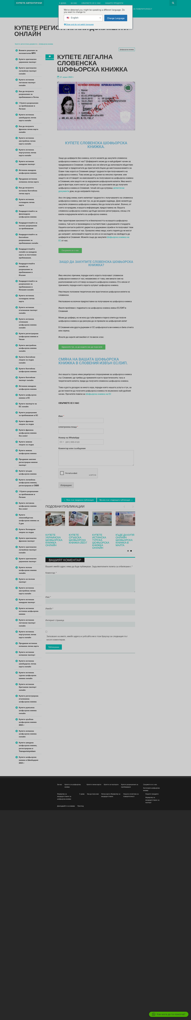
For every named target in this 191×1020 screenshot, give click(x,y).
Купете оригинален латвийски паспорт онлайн (28, 70)
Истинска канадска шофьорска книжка (100, 538)
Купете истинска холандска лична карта (26, 202)
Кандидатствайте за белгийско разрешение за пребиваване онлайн (28, 238)
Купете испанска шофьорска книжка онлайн (28, 734)
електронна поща (68, 427)
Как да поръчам (93, 794)
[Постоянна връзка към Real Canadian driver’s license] (102, 521)
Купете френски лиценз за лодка (26, 422)
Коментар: (51, 572)
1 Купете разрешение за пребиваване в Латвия (28, 106)
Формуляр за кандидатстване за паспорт (152, 799)
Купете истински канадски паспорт (27, 162)
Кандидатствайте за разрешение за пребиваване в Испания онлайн (28, 285)
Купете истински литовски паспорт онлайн (27, 82)
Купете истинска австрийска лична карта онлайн (27, 141)
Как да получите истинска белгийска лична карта (28, 190)
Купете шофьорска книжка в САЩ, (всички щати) (125, 540)
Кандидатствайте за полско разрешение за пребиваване (28, 225)
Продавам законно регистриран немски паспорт (28, 462)
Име (61, 416)
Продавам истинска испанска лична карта (29, 180)
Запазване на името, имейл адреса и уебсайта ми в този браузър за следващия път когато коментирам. (87, 638)
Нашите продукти (114, 3)
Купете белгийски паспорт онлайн (27, 378)
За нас (74, 3)
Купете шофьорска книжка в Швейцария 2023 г (28, 760)
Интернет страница (54, 620)
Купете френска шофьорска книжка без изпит (28, 433)
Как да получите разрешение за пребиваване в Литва (29, 94)
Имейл (49, 608)
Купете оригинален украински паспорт (27, 60)
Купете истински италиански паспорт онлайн (28, 310)
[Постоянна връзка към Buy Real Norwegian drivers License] (55, 521)
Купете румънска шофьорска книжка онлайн (28, 710)
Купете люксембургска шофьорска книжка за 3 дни (29, 519)
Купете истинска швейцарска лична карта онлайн (27, 117)
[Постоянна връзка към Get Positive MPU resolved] (78, 521)
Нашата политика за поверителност (133, 8)
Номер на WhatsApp (68, 437)
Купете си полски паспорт (27, 580)
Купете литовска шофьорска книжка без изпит (28, 506)
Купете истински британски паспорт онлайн (27, 687)
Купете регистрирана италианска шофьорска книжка (28, 698)
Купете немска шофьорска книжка (28, 451)
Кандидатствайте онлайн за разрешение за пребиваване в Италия (27, 269)
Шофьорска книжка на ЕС (98, 394)
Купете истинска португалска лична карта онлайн (27, 152)
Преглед (80, 806)
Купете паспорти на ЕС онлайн (28, 405)
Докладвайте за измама (66, 806)
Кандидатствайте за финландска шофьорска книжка (28, 214)
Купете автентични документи (26, 44)
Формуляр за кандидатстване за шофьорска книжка (64, 796)
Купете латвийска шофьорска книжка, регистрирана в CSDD (29, 482)
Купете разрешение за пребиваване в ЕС (28, 413)
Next (132, 507)
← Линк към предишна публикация (79, 500)
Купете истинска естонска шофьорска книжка (28, 611)
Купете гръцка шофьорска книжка (28, 472)
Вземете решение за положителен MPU (78, 538)
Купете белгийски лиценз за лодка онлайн (27, 359)
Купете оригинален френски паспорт (27, 539)
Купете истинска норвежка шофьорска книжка (53, 540)
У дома (62, 3)
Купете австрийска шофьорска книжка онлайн (28, 348)
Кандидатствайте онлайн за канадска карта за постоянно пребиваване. (28, 253)
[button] (168, 1014)
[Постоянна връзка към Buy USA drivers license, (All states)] (125, 521)
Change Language (115, 18)
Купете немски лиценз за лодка (26, 443)
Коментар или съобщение (72, 448)
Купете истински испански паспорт (27, 653)
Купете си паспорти (111, 784)
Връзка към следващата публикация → (116, 500)
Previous (125, 507)
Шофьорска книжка (46, 44)
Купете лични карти (94, 784)
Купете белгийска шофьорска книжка (28, 370)
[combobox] (62, 442)
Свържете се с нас (91, 3)
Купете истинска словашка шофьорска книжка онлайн (28, 323)
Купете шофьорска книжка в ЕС (27, 396)
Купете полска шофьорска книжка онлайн (28, 570)
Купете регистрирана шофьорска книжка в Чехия (28, 336)
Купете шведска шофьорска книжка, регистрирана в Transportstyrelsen (28, 746)
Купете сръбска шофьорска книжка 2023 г (28, 722)
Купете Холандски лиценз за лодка (27, 530)
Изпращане (66, 485)
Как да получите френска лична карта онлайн (28, 129)
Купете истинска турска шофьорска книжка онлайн (27, 675)
